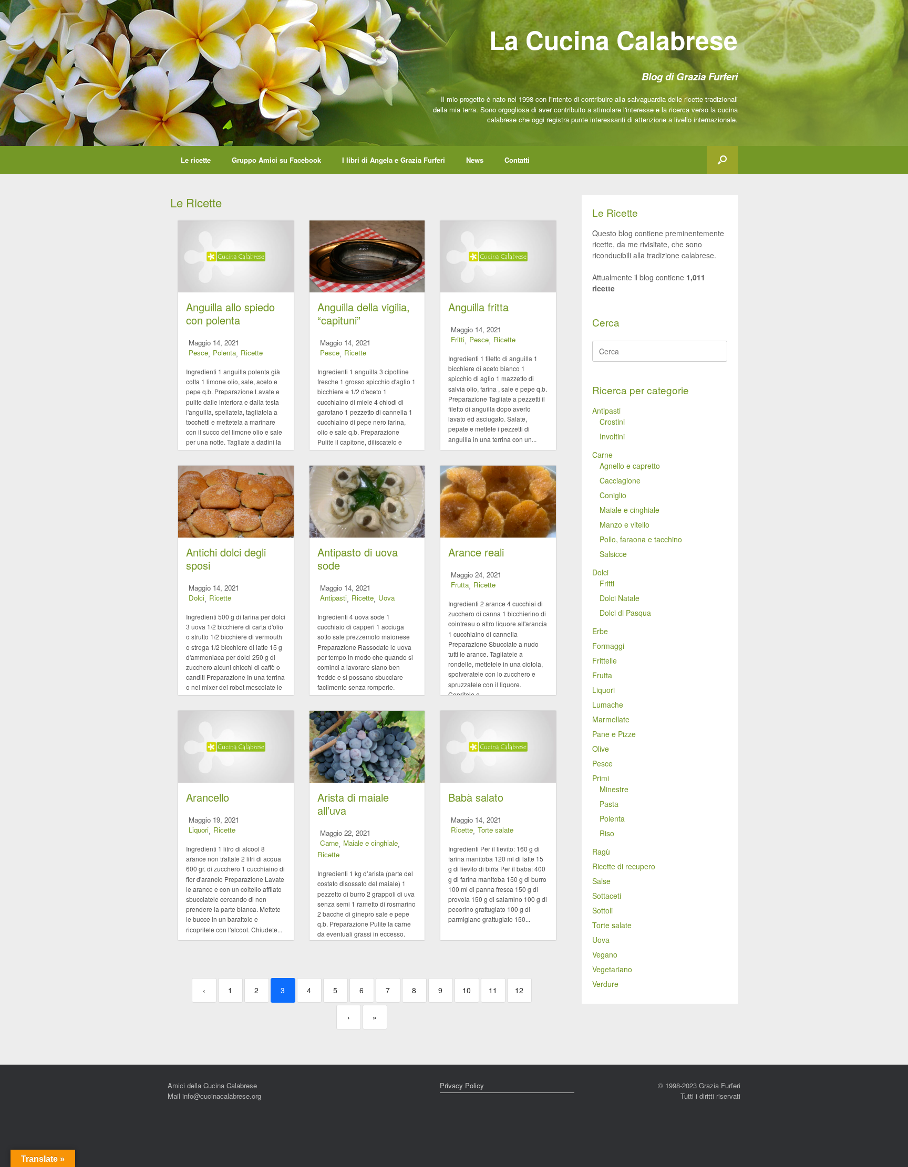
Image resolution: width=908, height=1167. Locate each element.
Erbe (600, 631)
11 (493, 990)
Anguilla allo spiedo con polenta (230, 313)
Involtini (612, 436)
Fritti (458, 339)
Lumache (607, 704)
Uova (386, 597)
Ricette (252, 352)
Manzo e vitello (624, 524)
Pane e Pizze (614, 734)
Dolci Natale (619, 598)
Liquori (199, 829)
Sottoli (602, 910)
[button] (722, 160)
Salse (601, 881)
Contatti (517, 160)
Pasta (609, 803)
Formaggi (608, 645)
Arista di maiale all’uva (353, 804)
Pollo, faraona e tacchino (641, 539)
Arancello (207, 797)
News (474, 160)
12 (519, 990)
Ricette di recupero (623, 866)
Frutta (460, 584)
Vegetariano (612, 969)
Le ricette (196, 160)
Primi (600, 778)
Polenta (224, 352)
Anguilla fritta (478, 306)
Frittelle (604, 660)
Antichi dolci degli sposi (226, 558)
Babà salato (475, 797)
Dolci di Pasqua (625, 612)
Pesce (198, 352)
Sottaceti (606, 895)
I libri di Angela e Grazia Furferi (393, 160)
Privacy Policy (462, 1085)
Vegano (604, 954)
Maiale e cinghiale (370, 842)
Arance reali (476, 552)
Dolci (196, 597)
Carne (329, 842)
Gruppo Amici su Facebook (276, 160)
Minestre (614, 789)
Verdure (605, 984)
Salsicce (613, 554)
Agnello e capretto (630, 465)
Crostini (612, 421)
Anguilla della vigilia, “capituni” (363, 313)
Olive (600, 748)
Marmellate (611, 719)
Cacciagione (620, 480)
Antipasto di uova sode (357, 558)
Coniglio (613, 495)
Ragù (601, 851)
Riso (607, 833)
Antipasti (333, 597)
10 (466, 990)
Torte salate (495, 829)
